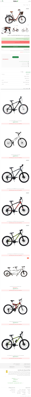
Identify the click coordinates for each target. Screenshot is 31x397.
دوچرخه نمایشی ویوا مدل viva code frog (15, 154)
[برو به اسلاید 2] (16, 25)
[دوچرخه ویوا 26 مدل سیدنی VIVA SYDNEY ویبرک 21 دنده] (15, 106)
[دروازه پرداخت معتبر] (7, 371)
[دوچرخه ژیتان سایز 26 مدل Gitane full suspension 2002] (15, 306)
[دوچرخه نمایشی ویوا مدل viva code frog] (15, 140)
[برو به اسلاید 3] (15, 25)
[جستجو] (1, 1)
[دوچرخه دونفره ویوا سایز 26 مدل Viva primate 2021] (15, 271)
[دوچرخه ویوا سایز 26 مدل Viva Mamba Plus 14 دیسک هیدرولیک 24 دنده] (15, 239)
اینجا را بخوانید (21, 52)
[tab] (28, 72)
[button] (29, 17)
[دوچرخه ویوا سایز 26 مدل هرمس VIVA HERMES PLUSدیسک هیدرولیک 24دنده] (15, 174)
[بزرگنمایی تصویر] (28, 25)
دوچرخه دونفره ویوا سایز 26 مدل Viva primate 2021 (15, 286)
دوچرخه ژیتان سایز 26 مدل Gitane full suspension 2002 (15, 321)
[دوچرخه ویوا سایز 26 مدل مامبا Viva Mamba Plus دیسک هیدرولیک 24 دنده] (15, 340)
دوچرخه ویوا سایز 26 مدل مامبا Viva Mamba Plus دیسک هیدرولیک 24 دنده (15, 355)
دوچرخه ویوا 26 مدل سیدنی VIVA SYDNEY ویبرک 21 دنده (15, 120)
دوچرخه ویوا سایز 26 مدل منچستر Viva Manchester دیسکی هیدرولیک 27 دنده (15, 221)
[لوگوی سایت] (15, 1)
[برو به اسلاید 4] (14, 25)
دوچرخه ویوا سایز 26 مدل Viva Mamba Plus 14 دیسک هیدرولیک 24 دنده (15, 253)
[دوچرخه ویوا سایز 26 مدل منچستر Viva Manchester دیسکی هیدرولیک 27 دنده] (15, 206)
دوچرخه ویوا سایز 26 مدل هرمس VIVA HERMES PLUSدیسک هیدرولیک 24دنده (15, 188)
